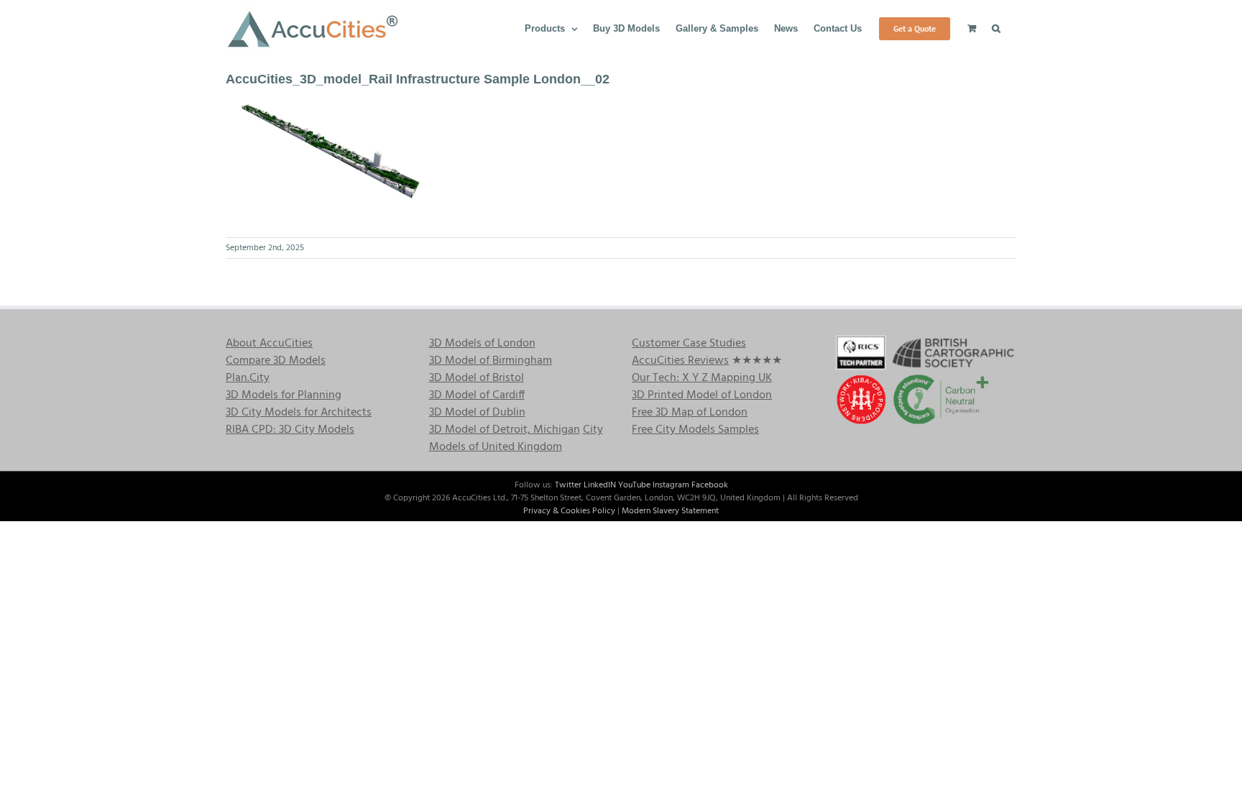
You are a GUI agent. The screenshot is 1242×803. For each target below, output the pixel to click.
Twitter (568, 485)
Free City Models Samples (695, 430)
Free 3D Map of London (690, 412)
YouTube (634, 485)
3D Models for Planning (283, 395)
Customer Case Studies (689, 343)
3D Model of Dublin (477, 412)
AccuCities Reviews (680, 361)
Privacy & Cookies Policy (569, 511)
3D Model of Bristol (476, 378)
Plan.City (248, 378)
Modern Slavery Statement (670, 511)
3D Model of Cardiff (477, 395)
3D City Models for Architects (299, 412)
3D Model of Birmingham (490, 361)
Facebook (709, 485)
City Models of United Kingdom (516, 438)
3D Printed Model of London (702, 395)
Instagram (671, 485)
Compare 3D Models (276, 361)
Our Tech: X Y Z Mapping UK (702, 378)
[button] (996, 27)
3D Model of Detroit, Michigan (504, 430)
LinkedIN (600, 485)
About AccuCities (269, 343)
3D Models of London (482, 343)
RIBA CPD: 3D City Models (290, 430)
